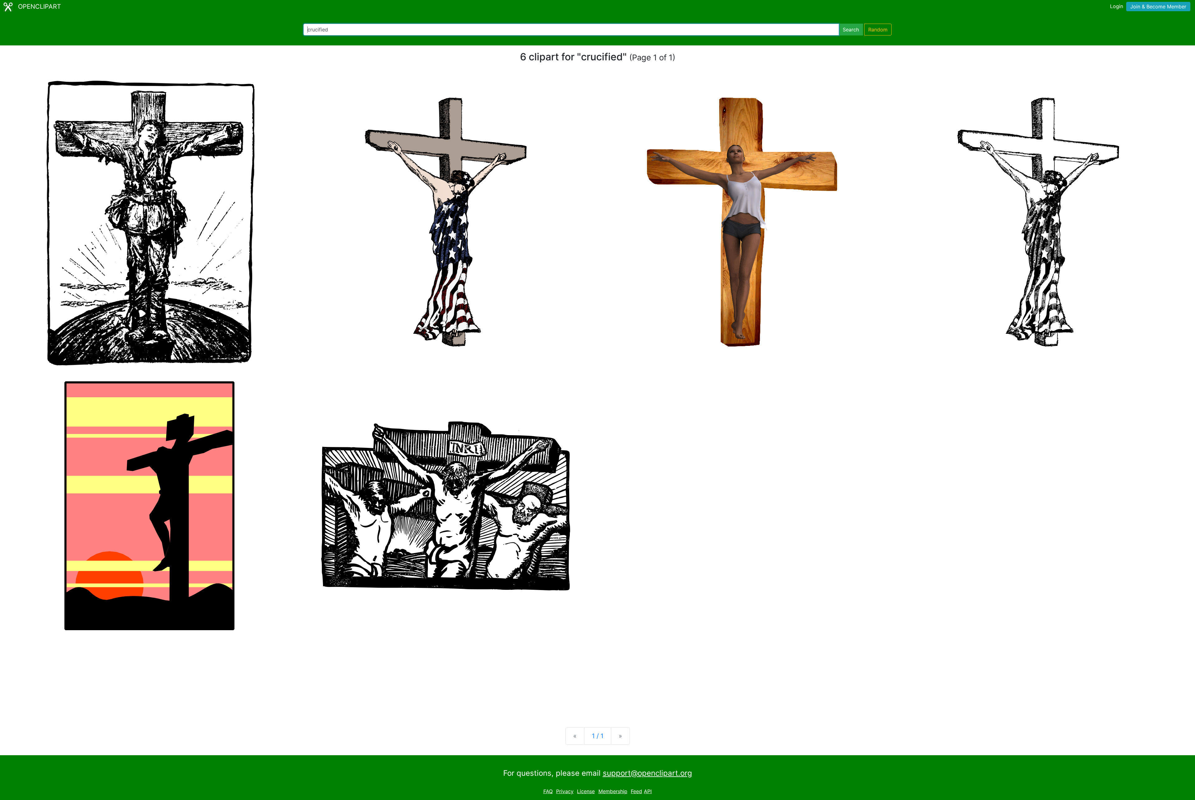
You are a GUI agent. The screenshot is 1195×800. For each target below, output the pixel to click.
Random (878, 29)
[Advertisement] (597, 673)
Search (851, 29)
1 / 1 (597, 736)
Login (1116, 6)
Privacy (565, 791)
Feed (636, 791)
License (586, 791)
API (648, 791)
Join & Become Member (1158, 6)
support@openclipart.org (647, 773)
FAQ (548, 791)
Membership (612, 791)
